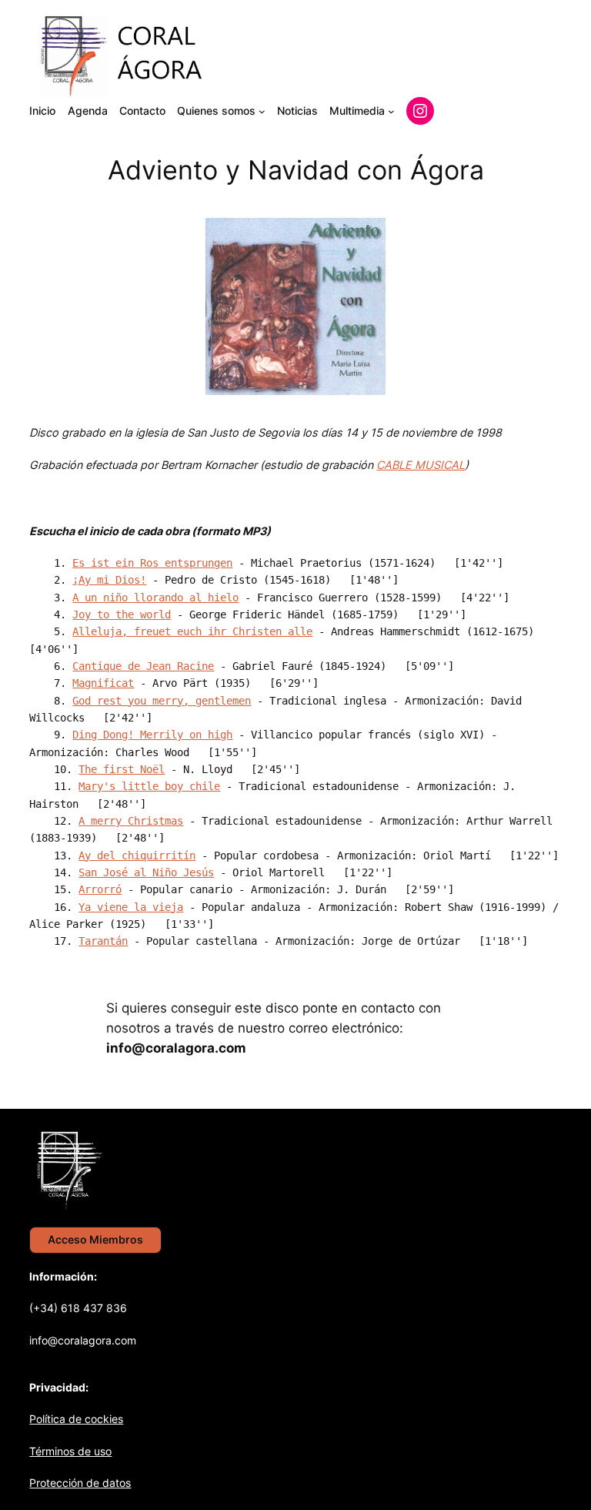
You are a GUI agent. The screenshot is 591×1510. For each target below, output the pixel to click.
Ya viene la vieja (130, 907)
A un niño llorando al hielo (155, 597)
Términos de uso (70, 1451)
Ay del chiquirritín (136, 855)
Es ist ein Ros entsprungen (152, 563)
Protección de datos (80, 1482)
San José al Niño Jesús (146, 872)
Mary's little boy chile (149, 786)
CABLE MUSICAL (420, 464)
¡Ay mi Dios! (109, 580)
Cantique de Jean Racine (143, 666)
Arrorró (100, 889)
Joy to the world (121, 614)
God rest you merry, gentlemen (161, 701)
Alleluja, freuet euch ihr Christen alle (192, 631)
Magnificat (103, 683)
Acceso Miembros (95, 1239)
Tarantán (103, 941)
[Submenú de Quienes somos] (262, 111)
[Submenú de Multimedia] (391, 111)
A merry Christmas (130, 821)
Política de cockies (76, 1418)
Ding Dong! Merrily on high (152, 734)
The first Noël (121, 769)
